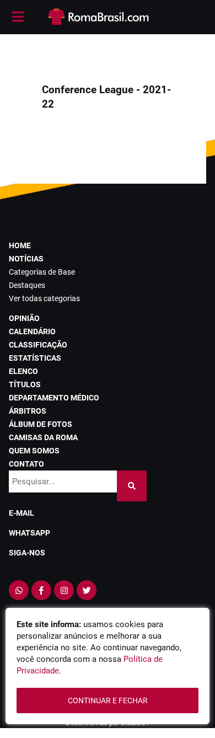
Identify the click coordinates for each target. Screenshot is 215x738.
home (20, 245)
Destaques (27, 285)
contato (26, 463)
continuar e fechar (108, 700)
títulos (25, 384)
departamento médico (54, 397)
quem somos (34, 450)
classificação (38, 344)
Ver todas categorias (44, 298)
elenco (23, 371)
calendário (32, 331)
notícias (26, 258)
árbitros (27, 411)
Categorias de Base (42, 272)
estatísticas (35, 358)
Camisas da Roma (43, 437)
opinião (24, 318)
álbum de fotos (40, 424)
